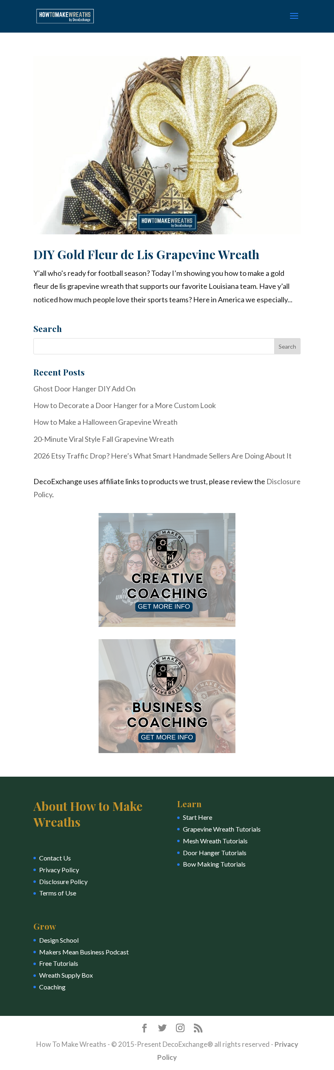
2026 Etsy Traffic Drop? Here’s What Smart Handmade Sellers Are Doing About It (162, 455)
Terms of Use (57, 893)
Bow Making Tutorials (214, 864)
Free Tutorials (58, 963)
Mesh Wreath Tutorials (215, 841)
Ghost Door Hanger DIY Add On (84, 388)
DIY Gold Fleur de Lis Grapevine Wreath (146, 254)
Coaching (52, 987)
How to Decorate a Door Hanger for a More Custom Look (124, 405)
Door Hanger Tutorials (214, 852)
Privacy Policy (59, 869)
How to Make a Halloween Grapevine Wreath (105, 421)
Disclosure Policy (63, 881)
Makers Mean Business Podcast (84, 952)
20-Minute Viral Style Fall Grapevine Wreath (103, 439)
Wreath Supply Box (66, 975)
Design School (59, 940)
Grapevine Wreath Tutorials (222, 829)
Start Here (197, 817)
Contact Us (55, 858)
